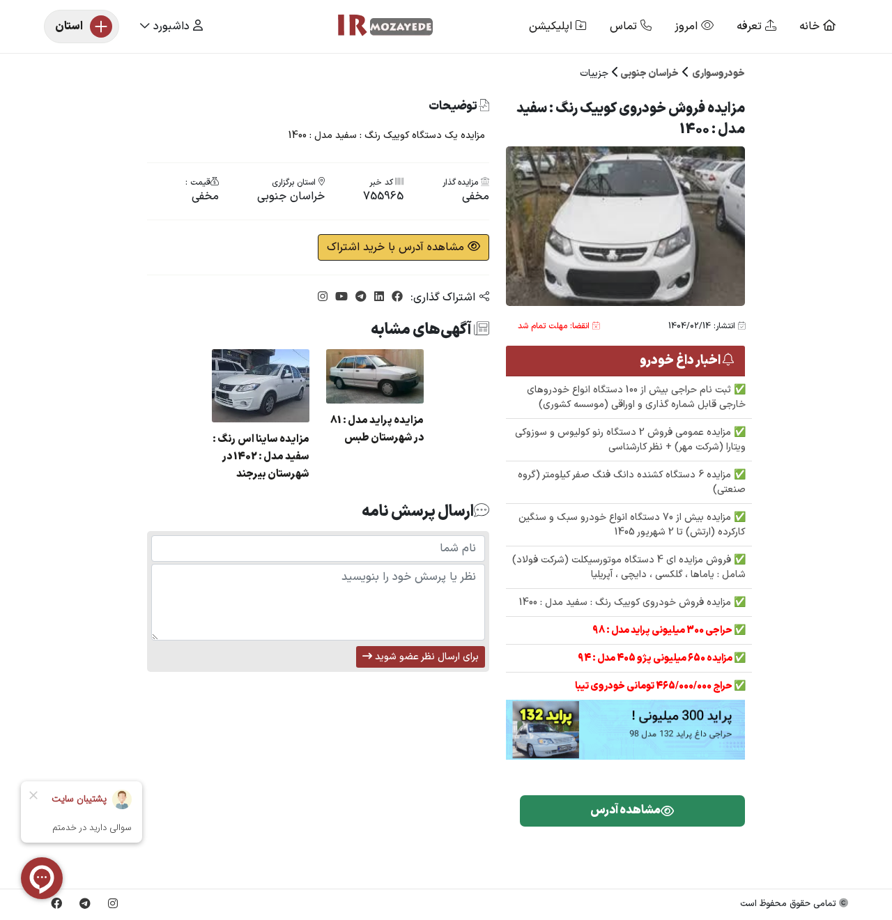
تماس (625, 26)
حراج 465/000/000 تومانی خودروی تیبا (654, 686)
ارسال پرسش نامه (418, 512)
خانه (811, 26)
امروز (688, 26)
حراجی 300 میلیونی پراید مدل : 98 (663, 630)
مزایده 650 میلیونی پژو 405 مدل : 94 (656, 658)
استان (69, 26)
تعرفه (751, 26)
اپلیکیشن (552, 26)
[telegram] (359, 297)
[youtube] (340, 297)
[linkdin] (377, 297)
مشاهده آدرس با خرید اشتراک (397, 247)
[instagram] (323, 297)
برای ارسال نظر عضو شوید (425, 657)
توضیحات (454, 107)
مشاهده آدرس (625, 811)
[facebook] (395, 297)
